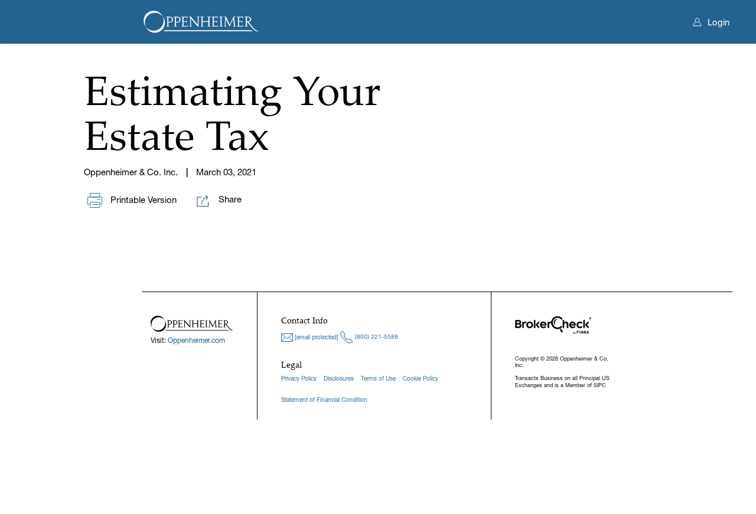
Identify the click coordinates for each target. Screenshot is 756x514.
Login (718, 22)
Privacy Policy (299, 378)
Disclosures (339, 378)
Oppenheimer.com (196, 340)
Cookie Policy (420, 378)
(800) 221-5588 (375, 337)
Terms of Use (378, 378)
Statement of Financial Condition (324, 400)
